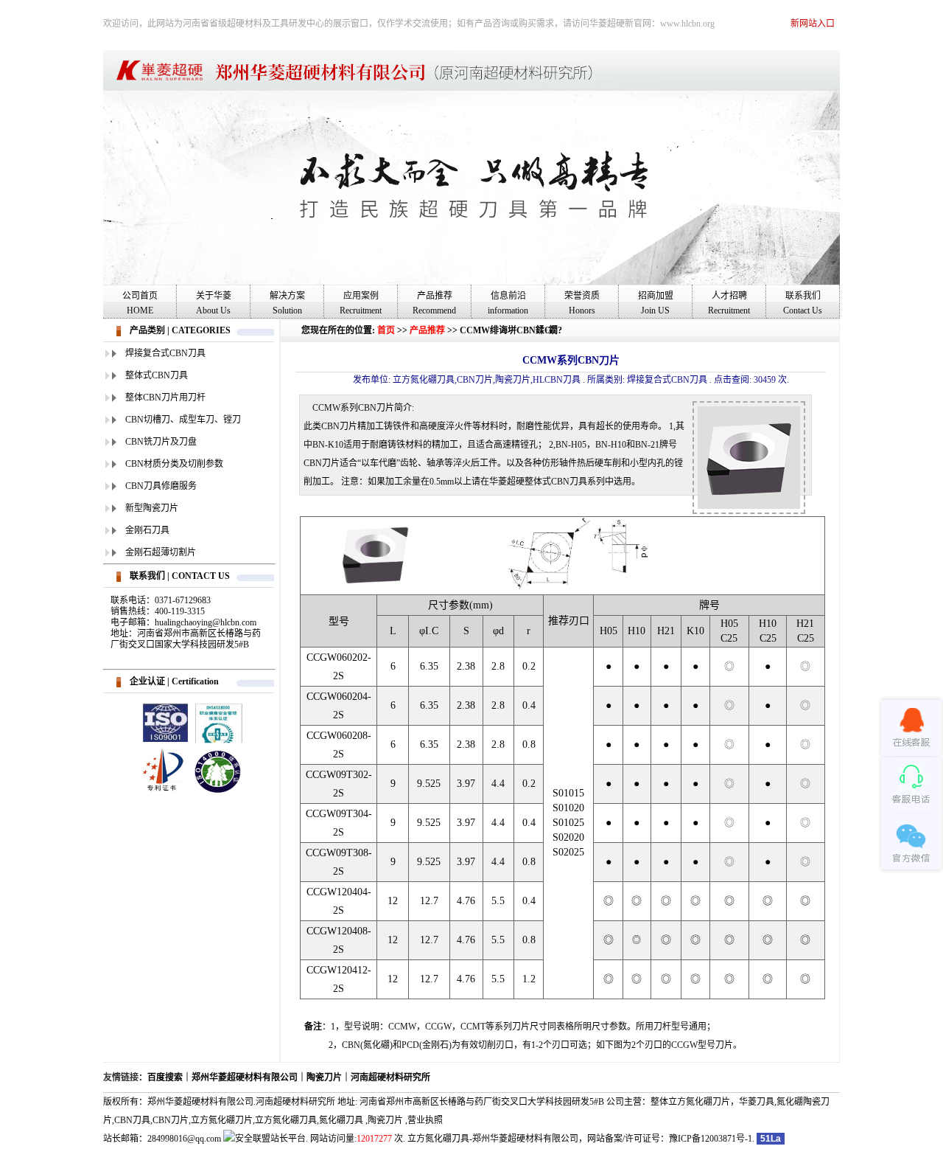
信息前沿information (508, 303)
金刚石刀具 (147, 530)
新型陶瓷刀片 (151, 508)
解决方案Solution (287, 303)
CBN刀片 (171, 1120)
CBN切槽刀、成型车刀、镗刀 (183, 419)
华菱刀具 (756, 1102)
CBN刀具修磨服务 (161, 486)
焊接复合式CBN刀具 (165, 353)
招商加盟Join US (655, 303)
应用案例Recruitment (361, 303)
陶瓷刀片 (324, 1077)
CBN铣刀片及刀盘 (161, 442)
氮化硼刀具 (341, 1120)
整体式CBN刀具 (156, 375)
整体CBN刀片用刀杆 (165, 397)
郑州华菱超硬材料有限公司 (245, 1077)
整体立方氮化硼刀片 (690, 1102)
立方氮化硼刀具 (286, 1120)
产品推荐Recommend (434, 303)
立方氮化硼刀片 (222, 1120)
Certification (195, 681)
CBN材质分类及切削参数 (174, 464)
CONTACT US (201, 576)
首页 (386, 330)
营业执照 (425, 1120)
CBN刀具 (132, 1120)
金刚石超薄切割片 (160, 552)
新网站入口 (812, 23)
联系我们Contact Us (802, 303)
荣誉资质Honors (582, 303)
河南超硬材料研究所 (390, 1077)
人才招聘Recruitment (729, 303)
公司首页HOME (140, 303)
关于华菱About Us (213, 303)
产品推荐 (427, 330)
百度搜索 (165, 1077)
